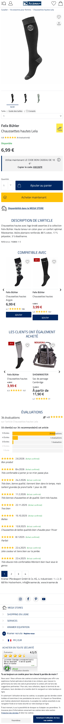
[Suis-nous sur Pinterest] (36, 599)
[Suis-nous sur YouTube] (44, 599)
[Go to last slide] (3, 289)
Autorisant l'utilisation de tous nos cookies (48, 719)
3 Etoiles (5, 441)
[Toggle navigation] (3, 3)
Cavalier (4, 9)
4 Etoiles (5, 437)
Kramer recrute (19, 633)
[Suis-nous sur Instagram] (20, 599)
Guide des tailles (15, 111)
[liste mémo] (53, 3)
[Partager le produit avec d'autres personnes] (59, 23)
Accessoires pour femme (20, 9)
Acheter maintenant (33, 197)
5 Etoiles (5, 433)
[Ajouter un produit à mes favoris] (59, 17)
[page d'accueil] (32, 3)
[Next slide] (60, 100)
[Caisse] (60, 3)
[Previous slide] (3, 100)
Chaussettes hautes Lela (43, 9)
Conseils (32, 111)
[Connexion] (10, 3)
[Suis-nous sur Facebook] (28, 599)
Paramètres (16, 720)
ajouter (18, 314)
